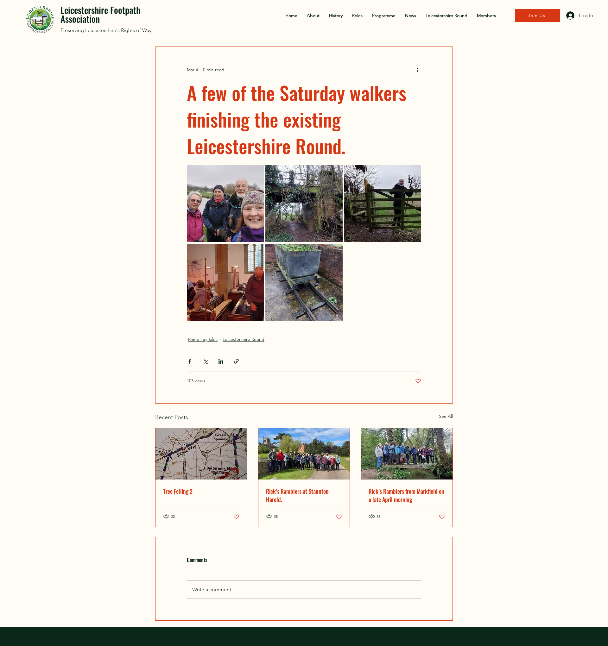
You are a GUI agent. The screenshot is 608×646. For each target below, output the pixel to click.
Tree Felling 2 (178, 491)
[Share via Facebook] (190, 361)
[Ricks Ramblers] (407, 454)
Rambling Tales (203, 339)
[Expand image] (225, 203)
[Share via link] (236, 361)
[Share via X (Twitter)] (205, 361)
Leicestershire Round (243, 339)
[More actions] (417, 69)
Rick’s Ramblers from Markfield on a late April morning (406, 495)
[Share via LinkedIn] (221, 361)
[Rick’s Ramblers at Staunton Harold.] (304, 454)
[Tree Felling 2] (201, 454)
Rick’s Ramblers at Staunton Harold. (297, 495)
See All (446, 416)
